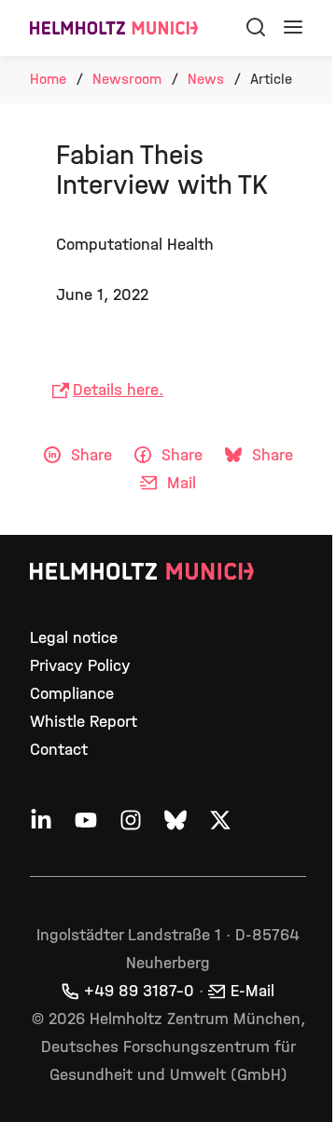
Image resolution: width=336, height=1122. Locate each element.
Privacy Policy (80, 666)
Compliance (72, 694)
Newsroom (126, 79)
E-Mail (252, 991)
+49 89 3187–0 (139, 991)
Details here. (118, 390)
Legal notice (74, 638)
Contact (59, 749)
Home (48, 79)
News (206, 79)
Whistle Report (83, 722)
